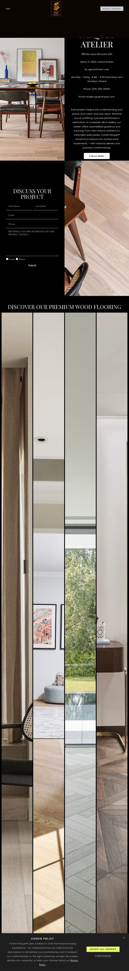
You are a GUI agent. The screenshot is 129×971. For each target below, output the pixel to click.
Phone (22, 259)
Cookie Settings (103, 955)
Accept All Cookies (103, 949)
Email (11, 259)
